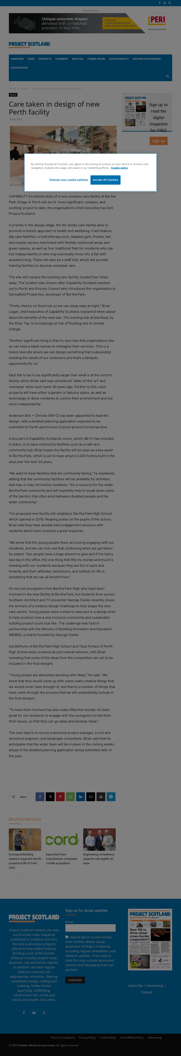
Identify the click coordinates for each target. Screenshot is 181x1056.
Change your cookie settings (68, 179)
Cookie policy (119, 167)
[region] (90, 173)
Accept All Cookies (105, 179)
